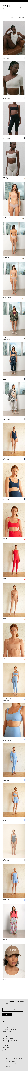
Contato (5, 1023)
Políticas (6, 1036)
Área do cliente (9, 1027)
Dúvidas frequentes (8, 1031)
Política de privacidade (10, 1041)
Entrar (4, 1032)
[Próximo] (22, 983)
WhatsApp (5, 1050)
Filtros (12, 17)
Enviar (7, 1014)
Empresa (6, 1021)
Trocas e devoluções (9, 1029)
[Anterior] (5, 983)
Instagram (5, 1049)
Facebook (5, 1047)
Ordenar (21, 17)
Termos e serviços (8, 1038)
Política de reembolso (9, 1040)
